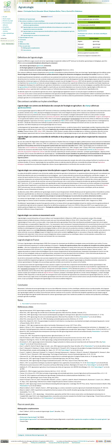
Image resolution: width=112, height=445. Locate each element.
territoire (89, 268)
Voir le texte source (39, 3)
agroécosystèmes (24, 108)
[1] (91, 219)
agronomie (40, 65)
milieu (35, 112)
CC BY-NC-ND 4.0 (82, 441)
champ (87, 106)
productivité (32, 83)
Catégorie (21, 435)
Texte (53, 310)
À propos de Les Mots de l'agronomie (59, 442)
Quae (51, 411)
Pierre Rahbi (25, 303)
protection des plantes (53, 116)
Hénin (63, 120)
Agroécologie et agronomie (28, 419)
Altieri (40, 131)
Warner (105, 185)
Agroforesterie (82, 31)
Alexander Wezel (42, 11)
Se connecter (105, 1)
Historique (51, 3)
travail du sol (90, 149)
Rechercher (4, 38)
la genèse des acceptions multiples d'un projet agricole (90, 419)
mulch (76, 149)
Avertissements (76, 442)
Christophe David (30, 11)
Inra (42, 249)
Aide (4, 35)
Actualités (6, 27)
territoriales (21, 93)
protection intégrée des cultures (35, 151)
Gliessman (75, 81)
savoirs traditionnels (31, 147)
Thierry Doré (65, 11)
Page (20, 3)
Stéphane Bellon (54, 11)
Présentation (84, 317)
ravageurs (99, 116)
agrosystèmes (24, 87)
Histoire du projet (8, 21)
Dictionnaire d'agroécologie (28, 417)
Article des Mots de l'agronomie (34, 435)
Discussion (27, 3)
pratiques (28, 89)
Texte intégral (65, 350)
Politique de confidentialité (38, 442)
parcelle (51, 72)
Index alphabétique (8, 33)
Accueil (5, 16)
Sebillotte (65, 268)
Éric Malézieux (77, 11)
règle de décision (49, 272)
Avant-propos (7, 19)
